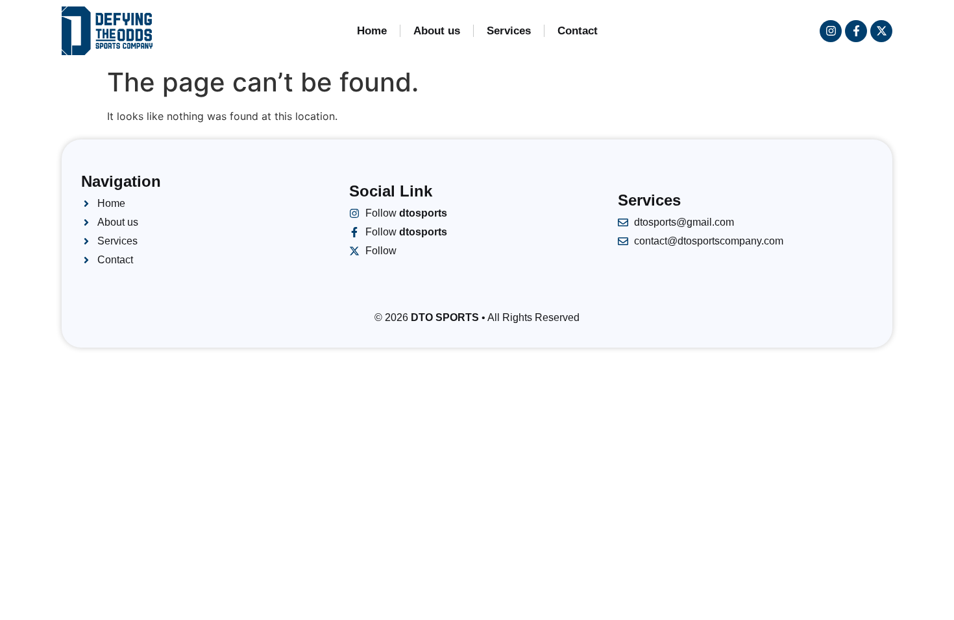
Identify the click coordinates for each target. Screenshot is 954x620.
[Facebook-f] (856, 31)
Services (509, 31)
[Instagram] (831, 31)
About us (436, 31)
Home (372, 31)
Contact (577, 31)
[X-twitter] (881, 31)
